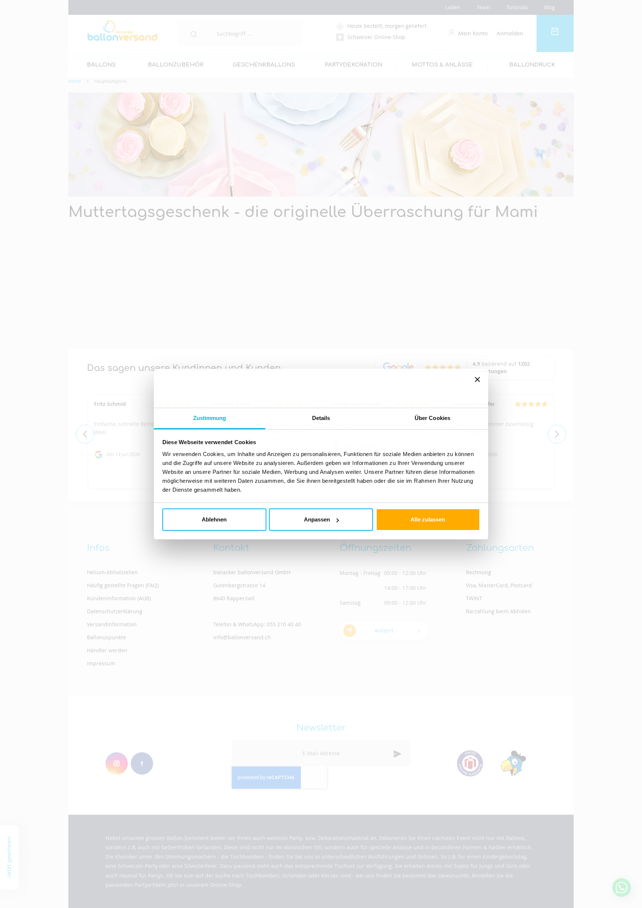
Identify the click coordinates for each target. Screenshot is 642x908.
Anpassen (317, 519)
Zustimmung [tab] (209, 418)
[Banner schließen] (477, 388)
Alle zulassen (428, 519)
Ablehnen (214, 519)
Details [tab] (321, 418)
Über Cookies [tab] (432, 418)
